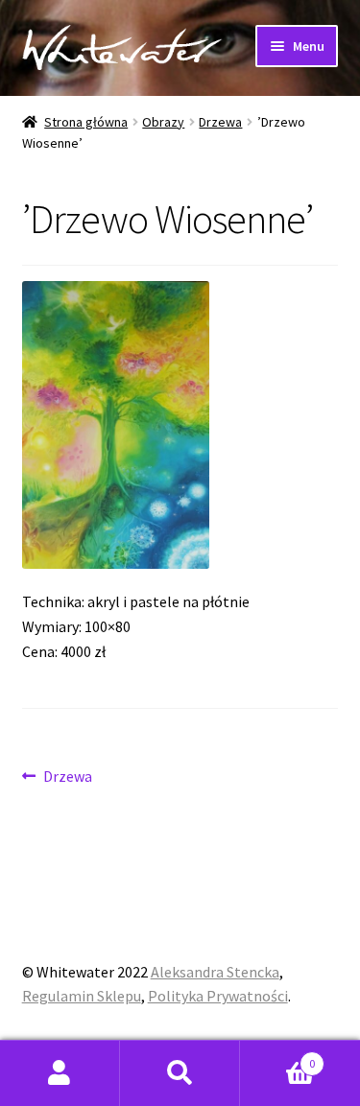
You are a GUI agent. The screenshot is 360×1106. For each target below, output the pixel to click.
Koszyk (277, 1057)
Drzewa (220, 121)
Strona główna (86, 121)
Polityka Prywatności (218, 995)
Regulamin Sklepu (81, 995)
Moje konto (60, 1073)
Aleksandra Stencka (215, 971)
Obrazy (163, 121)
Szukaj (180, 1073)
